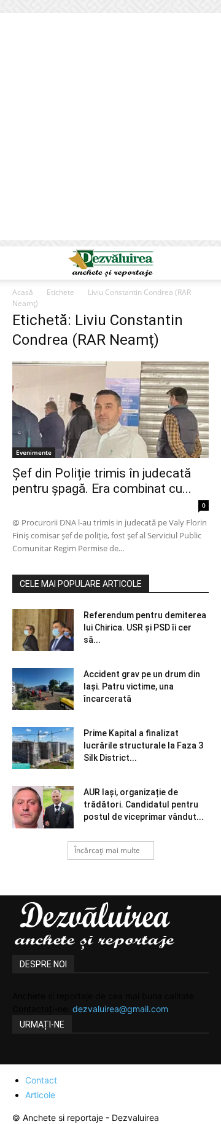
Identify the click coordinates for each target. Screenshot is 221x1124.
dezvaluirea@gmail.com (120, 1009)
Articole (40, 1095)
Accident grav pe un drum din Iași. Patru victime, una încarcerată (141, 686)
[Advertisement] (110, 129)
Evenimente (34, 452)
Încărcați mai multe (107, 850)
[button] (21, 263)
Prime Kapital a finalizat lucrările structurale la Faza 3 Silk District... (143, 745)
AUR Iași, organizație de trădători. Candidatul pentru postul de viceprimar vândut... (143, 804)
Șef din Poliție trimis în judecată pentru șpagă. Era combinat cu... (102, 481)
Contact (41, 1080)
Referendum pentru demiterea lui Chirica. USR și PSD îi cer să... (144, 627)
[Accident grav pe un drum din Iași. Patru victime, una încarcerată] (43, 689)
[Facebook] (23, 1057)
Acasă (22, 292)
